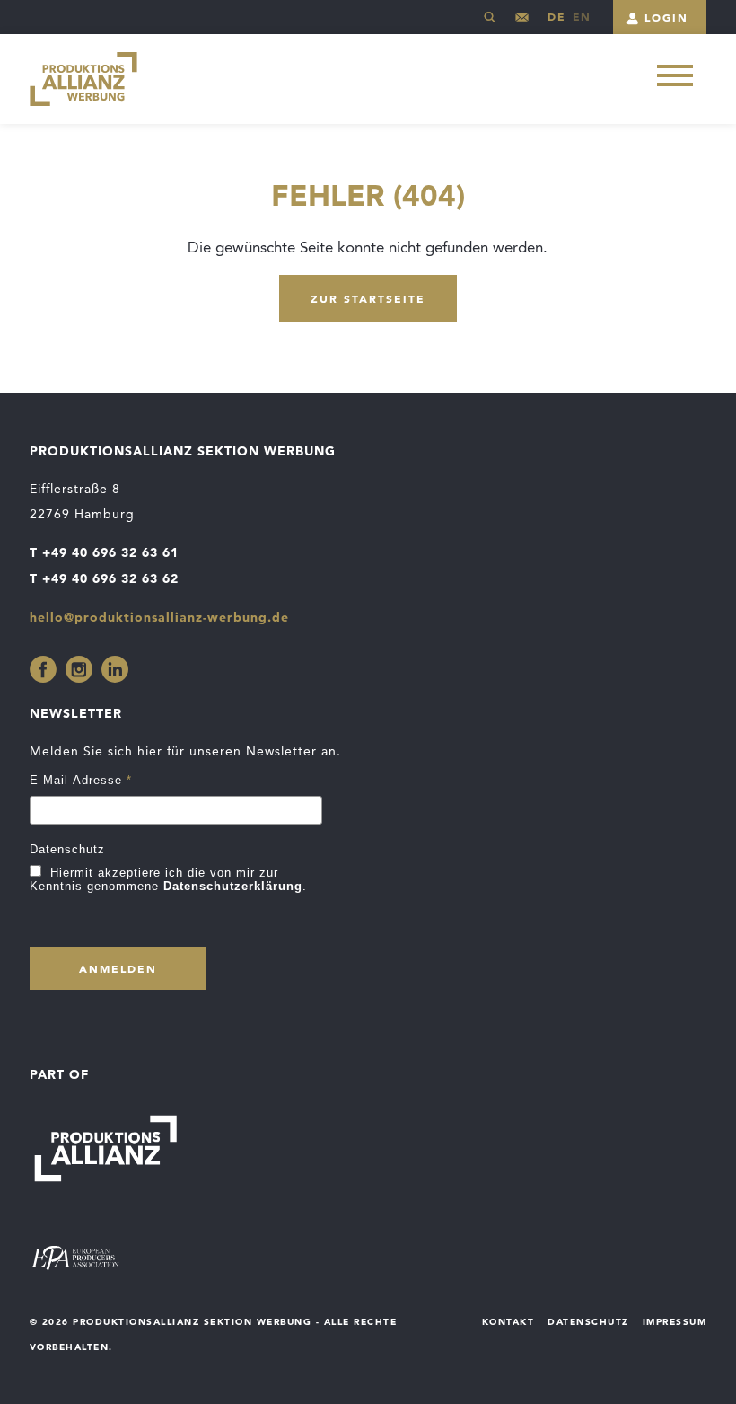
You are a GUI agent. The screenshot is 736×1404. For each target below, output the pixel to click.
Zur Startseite (368, 298)
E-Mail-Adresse (81, 780)
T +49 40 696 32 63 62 (104, 578)
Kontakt (508, 1321)
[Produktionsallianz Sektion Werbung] (83, 79)
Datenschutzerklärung (232, 886)
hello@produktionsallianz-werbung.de (522, 24)
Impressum (675, 1321)
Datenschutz (67, 849)
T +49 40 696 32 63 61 (104, 552)
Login (666, 17)
